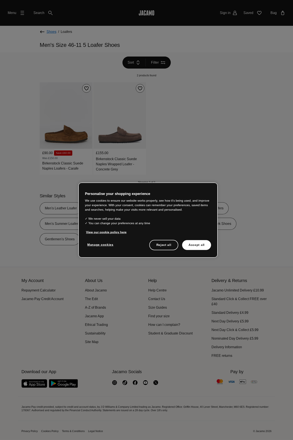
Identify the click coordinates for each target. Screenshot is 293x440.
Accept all (196, 245)
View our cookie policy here (105, 232)
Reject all (163, 245)
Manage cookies (99, 245)
